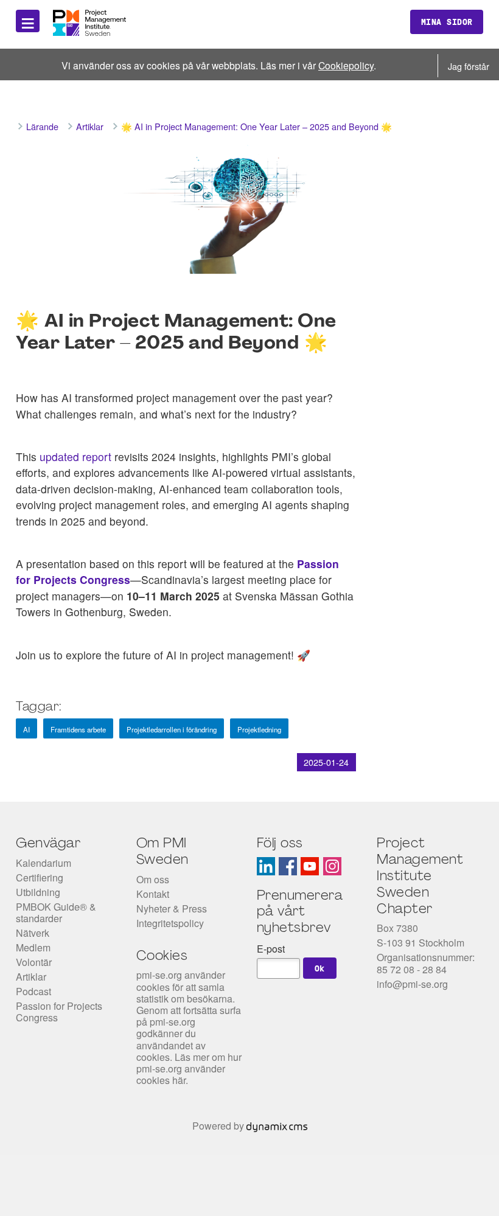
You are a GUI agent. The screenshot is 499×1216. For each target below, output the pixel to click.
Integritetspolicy (170, 923)
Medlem (33, 947)
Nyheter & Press (171, 908)
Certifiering (39, 877)
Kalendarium (43, 863)
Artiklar (31, 977)
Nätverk (32, 933)
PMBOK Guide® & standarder (56, 912)
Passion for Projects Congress (59, 1011)
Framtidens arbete (78, 729)
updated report (75, 456)
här (179, 1080)
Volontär (34, 962)
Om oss (152, 879)
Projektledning (259, 729)
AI (26, 729)
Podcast (33, 991)
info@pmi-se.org (412, 984)
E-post (271, 949)
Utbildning (38, 892)
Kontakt (152, 894)
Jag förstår (468, 66)
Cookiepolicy (346, 65)
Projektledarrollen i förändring (172, 729)
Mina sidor (447, 22)
